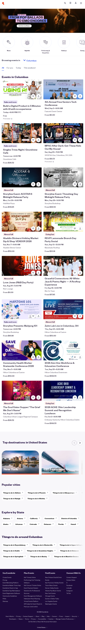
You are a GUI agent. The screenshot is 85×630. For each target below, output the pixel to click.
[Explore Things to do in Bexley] (49, 556)
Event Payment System (31, 588)
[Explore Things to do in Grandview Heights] (55, 550)
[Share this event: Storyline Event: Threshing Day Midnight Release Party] (80, 184)
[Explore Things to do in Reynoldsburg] (27, 545)
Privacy (33, 619)
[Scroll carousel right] (80, 442)
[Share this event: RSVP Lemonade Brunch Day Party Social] (80, 228)
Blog (43, 616)
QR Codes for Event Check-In (33, 604)
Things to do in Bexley (38, 556)
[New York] (20, 473)
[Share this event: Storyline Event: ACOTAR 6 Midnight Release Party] (38, 184)
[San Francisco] (60, 473)
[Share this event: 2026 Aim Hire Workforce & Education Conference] (80, 357)
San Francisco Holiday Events (54, 583)
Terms (27, 619)
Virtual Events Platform (31, 601)
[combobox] (39, 60)
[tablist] (18, 68)
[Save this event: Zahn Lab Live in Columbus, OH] (75, 316)
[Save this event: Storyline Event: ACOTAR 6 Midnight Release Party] (33, 184)
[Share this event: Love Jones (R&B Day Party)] (38, 273)
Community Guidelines (10, 596)
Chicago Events (50, 596)
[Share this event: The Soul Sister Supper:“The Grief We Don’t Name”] (38, 397)
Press (61, 616)
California (34, 518)
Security (74, 616)
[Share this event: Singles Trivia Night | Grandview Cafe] (38, 140)
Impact (67, 616)
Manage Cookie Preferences (65, 619)
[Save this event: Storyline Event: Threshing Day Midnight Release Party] (75, 184)
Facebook (69, 585)
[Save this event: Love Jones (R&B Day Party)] (33, 273)
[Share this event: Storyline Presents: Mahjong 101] (38, 316)
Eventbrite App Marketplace (11, 591)
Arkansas (19, 524)
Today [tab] (18, 67)
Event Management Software (33, 596)
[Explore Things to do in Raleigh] (22, 498)
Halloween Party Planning (32, 598)
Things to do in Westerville (42, 545)
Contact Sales (70, 580)
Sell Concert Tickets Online (32, 585)
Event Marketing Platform (10, 583)
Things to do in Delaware (69, 550)
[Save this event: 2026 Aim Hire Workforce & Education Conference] (75, 357)
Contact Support (71, 577)
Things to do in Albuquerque (63, 493)
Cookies (50, 619)
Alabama (6, 518)
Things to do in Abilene (12, 493)
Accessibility (42, 619)
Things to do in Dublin (11, 550)
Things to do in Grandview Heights (40, 550)
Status (21, 619)
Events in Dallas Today (52, 598)
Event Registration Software (11, 593)
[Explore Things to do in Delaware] (81, 550)
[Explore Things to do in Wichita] (47, 498)
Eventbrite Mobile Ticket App (12, 585)
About (37, 616)
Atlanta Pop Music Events (53, 591)
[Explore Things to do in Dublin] (22, 550)
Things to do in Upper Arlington (72, 545)
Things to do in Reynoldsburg (14, 545)
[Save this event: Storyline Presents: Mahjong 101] (33, 316)
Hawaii (73, 524)
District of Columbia (69, 518)
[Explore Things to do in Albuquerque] (76, 492)
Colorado (33, 524)
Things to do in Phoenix (37, 493)
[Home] (3, 3)
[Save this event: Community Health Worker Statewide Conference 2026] (33, 357)
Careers (54, 616)
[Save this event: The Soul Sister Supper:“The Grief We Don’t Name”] (33, 397)
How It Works (10, 616)
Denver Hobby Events (51, 588)
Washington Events (51, 604)
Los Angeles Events (51, 601)
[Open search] (65, 3)
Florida (61, 524)
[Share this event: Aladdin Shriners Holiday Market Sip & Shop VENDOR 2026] (38, 228)
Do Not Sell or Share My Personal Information (42, 621)
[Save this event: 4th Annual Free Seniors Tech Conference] (75, 96)
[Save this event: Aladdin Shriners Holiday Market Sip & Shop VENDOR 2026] (33, 228)
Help (48, 616)
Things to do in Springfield (13, 556)
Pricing (5, 580)
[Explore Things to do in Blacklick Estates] (81, 556)
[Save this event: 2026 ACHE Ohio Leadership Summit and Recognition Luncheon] (75, 397)
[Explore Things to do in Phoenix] (48, 492)
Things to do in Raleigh (11, 498)
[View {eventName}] (22, 89)
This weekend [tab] (29, 67)
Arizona (20, 518)
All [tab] (3, 67)
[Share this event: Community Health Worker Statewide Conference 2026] (38, 357)
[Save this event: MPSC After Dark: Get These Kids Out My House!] (75, 140)
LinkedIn (69, 588)
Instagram (69, 591)
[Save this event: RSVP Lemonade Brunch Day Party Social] (75, 228)
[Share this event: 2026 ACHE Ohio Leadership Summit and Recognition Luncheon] (80, 397)
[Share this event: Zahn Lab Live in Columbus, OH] (80, 316)
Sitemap (5, 601)
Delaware (47, 524)
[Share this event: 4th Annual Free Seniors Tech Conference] (80, 96)
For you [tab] (10, 67)
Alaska (5, 524)
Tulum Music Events (51, 585)
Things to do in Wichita (36, 498)
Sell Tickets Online (30, 577)
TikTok (68, 593)
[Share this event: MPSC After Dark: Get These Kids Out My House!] (80, 140)
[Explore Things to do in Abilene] (23, 492)
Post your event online (31, 606)
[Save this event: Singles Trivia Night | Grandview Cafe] (33, 140)
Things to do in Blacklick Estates (66, 556)
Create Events (7, 577)
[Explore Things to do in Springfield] (25, 556)
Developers (12, 619)
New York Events (50, 593)
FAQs (4, 598)
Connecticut (49, 518)
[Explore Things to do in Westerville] (55, 545)
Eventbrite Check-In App (10, 588)
